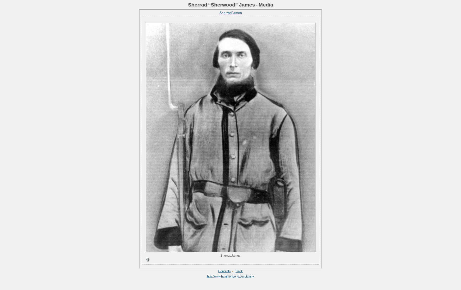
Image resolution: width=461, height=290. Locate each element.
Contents (224, 271)
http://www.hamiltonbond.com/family (230, 276)
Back (239, 271)
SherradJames (230, 13)
